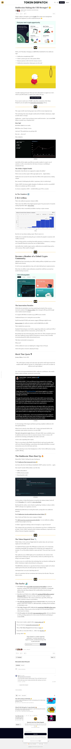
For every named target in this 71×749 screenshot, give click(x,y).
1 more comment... (18, 689)
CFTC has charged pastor (26, 602)
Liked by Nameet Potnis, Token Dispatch (25, 676)
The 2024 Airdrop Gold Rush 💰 (23, 698)
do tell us (42, 631)
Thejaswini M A (31, 702)
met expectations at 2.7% (39, 613)
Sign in (67, 2)
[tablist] (20, 665)
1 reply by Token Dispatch (23, 684)
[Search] (55, 2)
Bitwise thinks (18, 323)
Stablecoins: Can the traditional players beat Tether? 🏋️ (32, 514)
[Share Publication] (57, 2)
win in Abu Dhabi (36, 502)
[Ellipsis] (55, 675)
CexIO (34, 16)
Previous (19, 657)
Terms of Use (41, 736)
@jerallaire (35, 420)
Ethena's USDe (31, 310)
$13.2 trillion (31, 205)
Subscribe (62, 2)
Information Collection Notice (35, 737)
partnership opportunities (36, 103)
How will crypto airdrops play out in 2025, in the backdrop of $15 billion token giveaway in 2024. (30, 701)
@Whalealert (35, 497)
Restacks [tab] (22, 665)
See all (17, 724)
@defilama (35, 159)
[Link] (14, 123)
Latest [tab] (19, 695)
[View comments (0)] (26, 704)
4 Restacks (28, 649)
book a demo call (39, 622)
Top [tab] (16, 695)
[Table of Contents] (1, 374)
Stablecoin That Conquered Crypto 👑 (27, 462)
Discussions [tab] (24, 695)
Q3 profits (21, 502)
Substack (30, 746)
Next (52, 657)
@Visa (35, 230)
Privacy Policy (44, 737)
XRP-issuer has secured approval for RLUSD (29, 520)
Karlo (19, 675)
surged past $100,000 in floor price (46, 607)
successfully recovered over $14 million (36, 586)
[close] (46, 717)
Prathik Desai (30, 711)
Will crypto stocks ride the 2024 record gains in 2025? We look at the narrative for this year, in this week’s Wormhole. (30, 709)
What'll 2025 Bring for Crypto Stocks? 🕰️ (26, 707)
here (40, 628)
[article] (35, 701)
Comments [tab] (18, 665)
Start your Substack (32, 743)
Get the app (41, 743)
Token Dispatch (24, 702)
